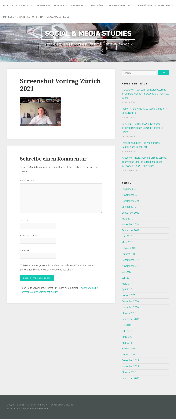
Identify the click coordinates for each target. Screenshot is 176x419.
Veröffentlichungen (50, 5)
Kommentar (27, 180)
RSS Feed (44, 408)
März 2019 (127, 218)
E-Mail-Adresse (28, 235)
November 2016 (130, 307)
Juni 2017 (127, 277)
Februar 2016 (129, 348)
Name (24, 220)
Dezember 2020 (130, 201)
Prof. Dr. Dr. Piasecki (16, 5)
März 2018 (127, 242)
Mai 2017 (127, 283)
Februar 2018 (129, 248)
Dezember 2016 (130, 301)
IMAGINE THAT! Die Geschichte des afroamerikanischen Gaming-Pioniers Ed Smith (142, 127)
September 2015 (130, 378)
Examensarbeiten (119, 5)
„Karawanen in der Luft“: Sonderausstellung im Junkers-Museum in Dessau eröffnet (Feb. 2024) (145, 93)
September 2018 (130, 230)
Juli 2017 (126, 271)
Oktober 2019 (129, 206)
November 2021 (130, 195)
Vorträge (96, 5)
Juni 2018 (127, 236)
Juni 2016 (127, 331)
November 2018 (130, 224)
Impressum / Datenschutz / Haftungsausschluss (36, 17)
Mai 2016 (127, 337)
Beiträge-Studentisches (154, 5)
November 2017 (130, 266)
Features (77, 5)
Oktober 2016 (129, 313)
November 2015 (130, 366)
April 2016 (127, 342)
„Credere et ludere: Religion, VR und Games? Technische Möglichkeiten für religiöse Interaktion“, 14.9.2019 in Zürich (144, 161)
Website (24, 250)
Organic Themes (30, 408)
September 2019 (130, 212)
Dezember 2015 (130, 360)
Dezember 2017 (130, 260)
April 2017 (127, 289)
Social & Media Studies (88, 33)
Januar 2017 (128, 295)
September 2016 (130, 319)
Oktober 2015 (129, 372)
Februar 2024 (129, 189)
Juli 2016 (126, 325)
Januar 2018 (128, 254)
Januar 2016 (128, 354)
